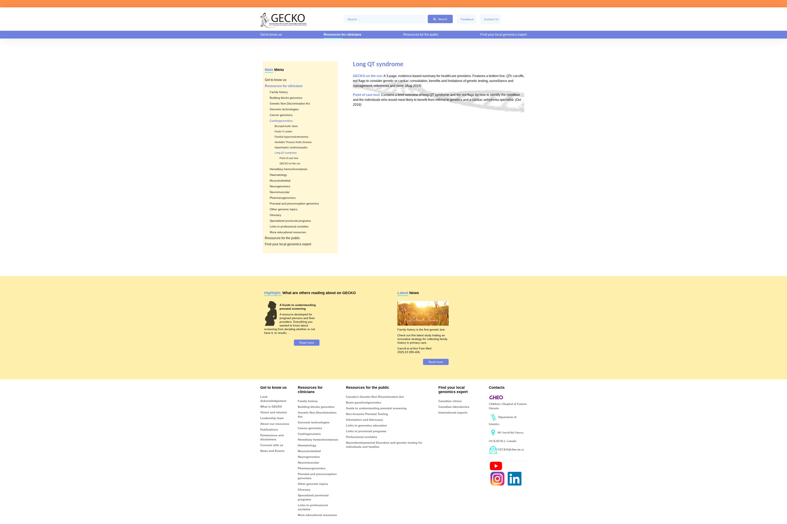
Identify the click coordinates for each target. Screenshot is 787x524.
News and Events (272, 450)
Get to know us (271, 34)
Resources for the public (421, 34)
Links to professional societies (289, 226)
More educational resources (288, 232)
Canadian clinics (450, 401)
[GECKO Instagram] (497, 478)
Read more (306, 342)
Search (442, 19)
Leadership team (272, 418)
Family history (279, 92)
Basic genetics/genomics (363, 402)
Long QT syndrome (286, 152)
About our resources (274, 423)
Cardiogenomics (281, 120)
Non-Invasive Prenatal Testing (367, 414)
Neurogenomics (280, 186)
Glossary (275, 215)
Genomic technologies (284, 109)
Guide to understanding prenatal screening (376, 408)
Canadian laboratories (453, 406)
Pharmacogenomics (283, 197)
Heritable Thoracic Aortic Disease (293, 142)
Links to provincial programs (366, 431)
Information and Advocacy (364, 419)
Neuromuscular (280, 192)
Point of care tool (289, 158)
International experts (452, 412)
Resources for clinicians (342, 34)
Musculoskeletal (280, 180)
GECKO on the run (290, 163)
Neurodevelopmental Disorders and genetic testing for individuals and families (384, 444)
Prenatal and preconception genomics (294, 203)
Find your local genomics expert (503, 34)
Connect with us (271, 445)
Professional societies (361, 437)
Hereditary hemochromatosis (288, 169)
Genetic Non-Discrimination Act (290, 103)
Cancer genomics (281, 115)
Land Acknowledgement (273, 398)
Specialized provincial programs (290, 220)
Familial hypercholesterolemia (291, 136)
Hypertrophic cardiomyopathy (291, 147)
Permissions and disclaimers (272, 437)
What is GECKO (271, 406)
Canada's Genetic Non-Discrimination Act (375, 396)
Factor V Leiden (283, 131)
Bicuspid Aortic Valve (286, 126)
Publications (269, 429)
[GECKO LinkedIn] (515, 478)
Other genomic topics (283, 209)
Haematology (278, 174)
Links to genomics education (366, 425)
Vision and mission (273, 412)
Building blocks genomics (286, 97)
